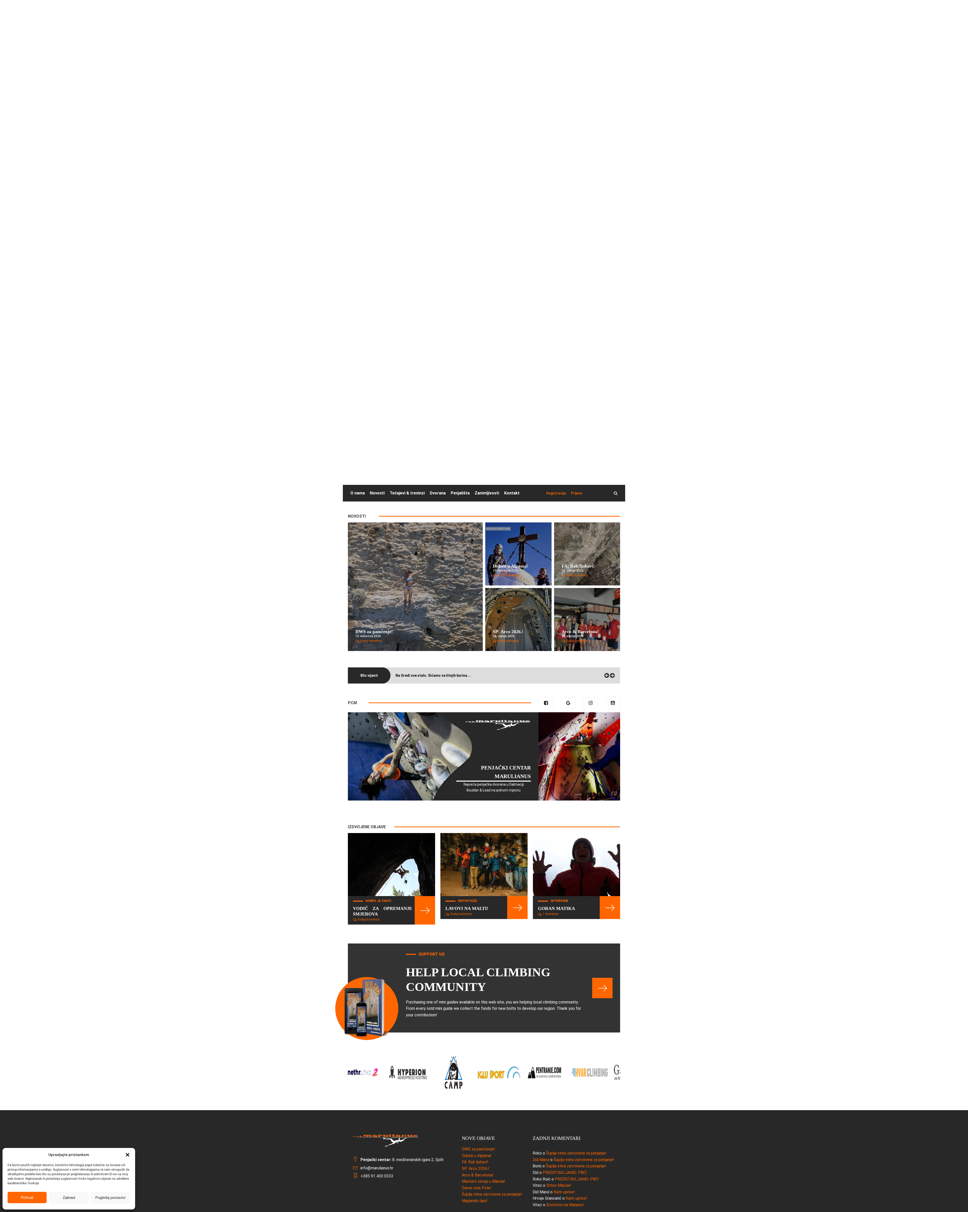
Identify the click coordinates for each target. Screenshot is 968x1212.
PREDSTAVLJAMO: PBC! (565, 1172)
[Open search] (615, 493)
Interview (559, 901)
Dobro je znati (378, 901)
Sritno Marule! (558, 1185)
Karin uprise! (564, 1192)
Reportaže (467, 901)
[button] (127, 1154)
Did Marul (541, 1159)
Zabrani (69, 1197)
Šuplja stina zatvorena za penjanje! (576, 1153)
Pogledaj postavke (110, 1197)
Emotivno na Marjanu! (565, 1204)
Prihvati (27, 1197)
